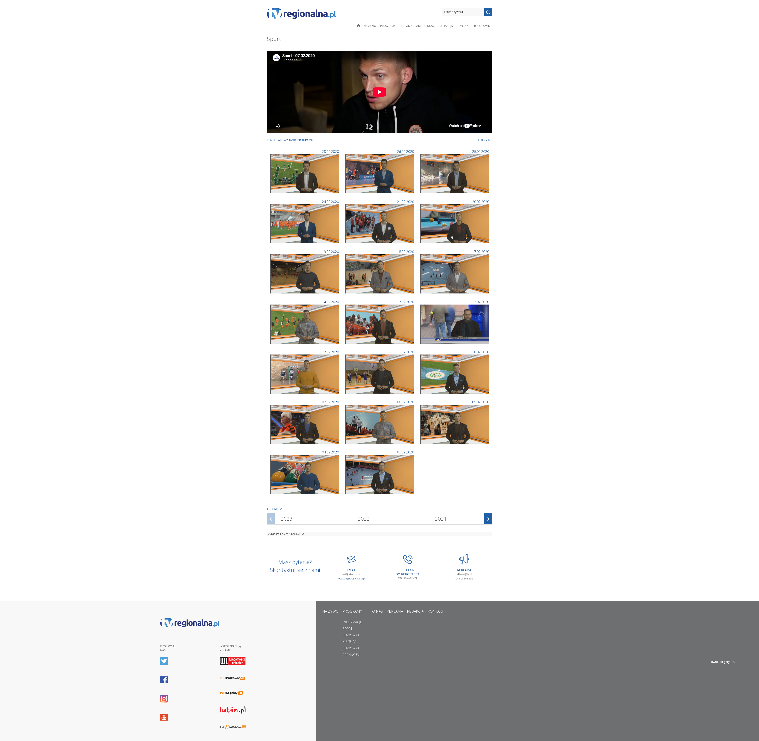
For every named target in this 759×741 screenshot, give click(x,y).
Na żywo (369, 26)
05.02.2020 (480, 402)
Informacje (352, 622)
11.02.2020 (405, 352)
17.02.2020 (480, 251)
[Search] (488, 12)
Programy (388, 26)
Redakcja (446, 26)
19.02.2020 (330, 251)
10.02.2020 (480, 352)
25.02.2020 (480, 151)
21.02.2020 (405, 201)
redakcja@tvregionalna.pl (351, 578)
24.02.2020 (330, 201)
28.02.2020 (330, 151)
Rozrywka (351, 635)
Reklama (405, 26)
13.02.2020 (405, 301)
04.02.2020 (330, 452)
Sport (347, 628)
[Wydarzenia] (455, 323)
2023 (287, 518)
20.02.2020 (480, 201)
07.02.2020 (330, 402)
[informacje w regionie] (301, 13)
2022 (364, 518)
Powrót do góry (719, 662)
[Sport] (305, 173)
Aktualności (425, 26)
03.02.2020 (405, 452)
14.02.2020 (330, 301)
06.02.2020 (405, 402)
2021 (441, 518)
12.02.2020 (480, 301)
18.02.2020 (405, 251)
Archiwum (351, 655)
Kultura (349, 641)
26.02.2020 (405, 151)
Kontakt (463, 26)
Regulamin (482, 26)
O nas (377, 611)
